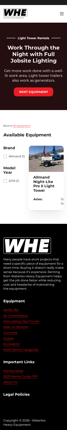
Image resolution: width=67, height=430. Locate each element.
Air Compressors (15, 315)
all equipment (22, 125)
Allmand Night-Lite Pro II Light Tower (44, 184)
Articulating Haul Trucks (21, 321)
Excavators (11, 344)
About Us (10, 382)
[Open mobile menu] (62, 13)
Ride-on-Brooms (15, 327)
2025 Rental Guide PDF (20, 376)
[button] (12, 156)
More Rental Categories (21, 349)
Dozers (8, 338)
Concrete (10, 332)
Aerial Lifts (11, 310)
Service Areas (13, 371)
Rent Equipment (33, 92)
